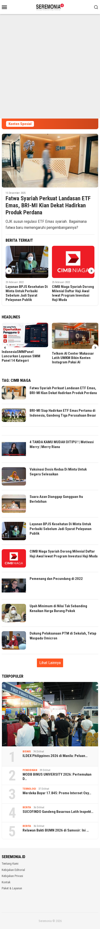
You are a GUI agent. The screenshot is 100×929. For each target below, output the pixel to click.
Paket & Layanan (12, 888)
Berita (27, 807)
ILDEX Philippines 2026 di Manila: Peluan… (55, 756)
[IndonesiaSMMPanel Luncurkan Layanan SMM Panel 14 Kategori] (25, 335)
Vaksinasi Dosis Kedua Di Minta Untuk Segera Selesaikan (58, 471)
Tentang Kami (10, 863)
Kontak (6, 882)
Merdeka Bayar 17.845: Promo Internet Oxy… (57, 793)
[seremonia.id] (50, 6)
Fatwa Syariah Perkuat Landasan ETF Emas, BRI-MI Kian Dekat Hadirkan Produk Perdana (48, 205)
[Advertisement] (50, 66)
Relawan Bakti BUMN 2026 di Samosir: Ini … (56, 830)
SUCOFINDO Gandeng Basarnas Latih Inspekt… (58, 811)
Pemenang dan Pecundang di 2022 (56, 579)
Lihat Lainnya (50, 662)
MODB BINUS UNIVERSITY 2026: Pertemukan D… (57, 776)
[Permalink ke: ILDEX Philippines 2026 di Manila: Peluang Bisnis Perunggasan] (50, 714)
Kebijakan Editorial (13, 870)
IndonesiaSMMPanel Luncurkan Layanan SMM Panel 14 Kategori (21, 356)
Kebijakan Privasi (12, 876)
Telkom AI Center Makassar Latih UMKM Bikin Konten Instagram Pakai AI (73, 357)
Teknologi (29, 788)
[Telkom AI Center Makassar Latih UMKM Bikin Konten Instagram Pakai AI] (75, 336)
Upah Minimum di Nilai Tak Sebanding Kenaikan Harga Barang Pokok (58, 608)
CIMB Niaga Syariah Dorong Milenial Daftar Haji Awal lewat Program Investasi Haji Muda (73, 293)
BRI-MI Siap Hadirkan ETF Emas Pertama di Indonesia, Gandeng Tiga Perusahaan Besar (63, 413)
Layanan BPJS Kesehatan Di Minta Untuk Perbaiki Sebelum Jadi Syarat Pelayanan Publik (27, 293)
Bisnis (27, 751)
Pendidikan (30, 770)
